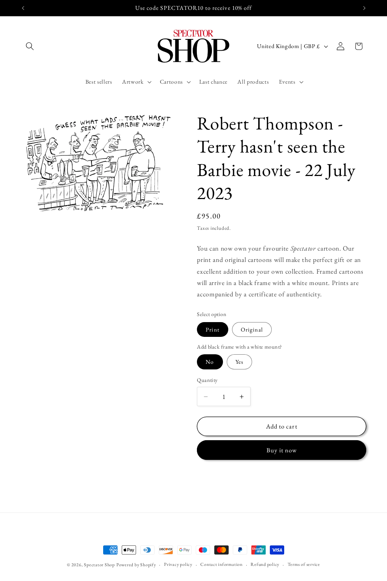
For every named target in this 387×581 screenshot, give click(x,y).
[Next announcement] (364, 8)
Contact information (221, 564)
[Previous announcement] (23, 8)
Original (252, 329)
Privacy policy (178, 564)
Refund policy (265, 564)
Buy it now (281, 450)
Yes (239, 362)
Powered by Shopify (136, 565)
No (210, 362)
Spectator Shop (99, 565)
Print (213, 329)
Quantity (207, 380)
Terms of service (304, 564)
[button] (30, 46)
